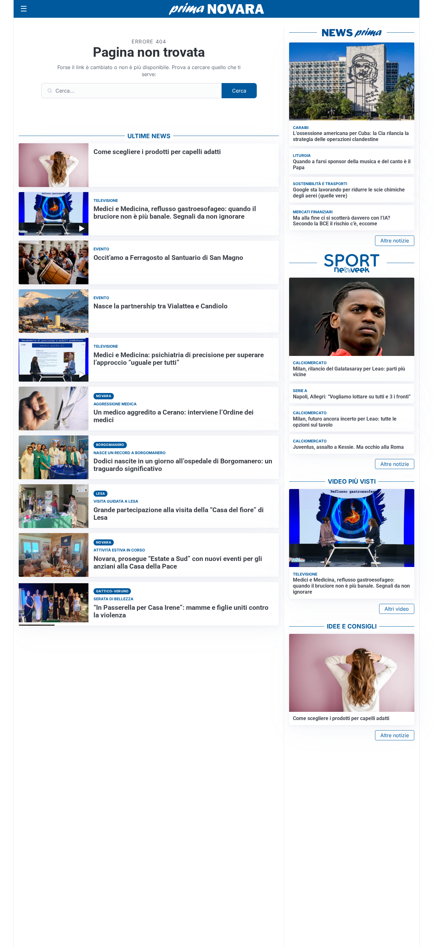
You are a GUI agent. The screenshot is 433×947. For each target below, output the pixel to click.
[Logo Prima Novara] (216, 9)
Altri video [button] (397, 609)
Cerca (239, 90)
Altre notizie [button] (394, 240)
